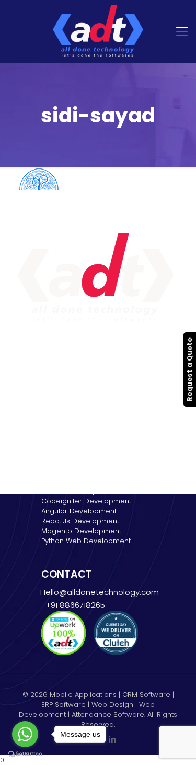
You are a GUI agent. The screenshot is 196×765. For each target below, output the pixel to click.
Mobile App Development (85, 400)
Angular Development (79, 511)
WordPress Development (84, 481)
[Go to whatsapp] (25, 734)
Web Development (73, 390)
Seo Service (62, 410)
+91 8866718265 (73, 605)
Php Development (72, 471)
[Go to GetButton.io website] (25, 754)
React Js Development (80, 521)
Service (54, 380)
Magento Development (81, 531)
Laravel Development (78, 491)
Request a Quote (189, 369)
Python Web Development (86, 541)
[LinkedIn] (112, 739)
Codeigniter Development (86, 501)
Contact (54, 420)
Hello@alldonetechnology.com (99, 592)
